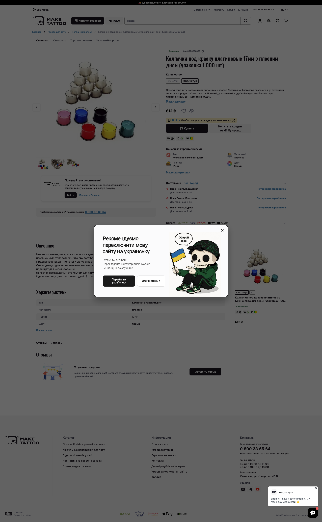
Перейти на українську (119, 281)
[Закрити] (222, 230)
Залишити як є (151, 281)
